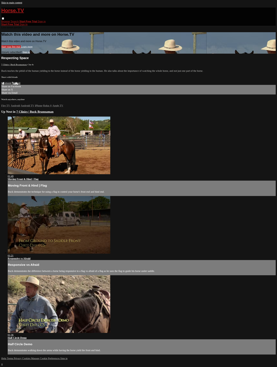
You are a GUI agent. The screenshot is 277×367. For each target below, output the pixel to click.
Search (15, 21)
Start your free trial (11, 46)
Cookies (26, 358)
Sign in (42, 21)
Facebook (6, 83)
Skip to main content (11, 2)
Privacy (18, 358)
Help (4, 358)
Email (17, 83)
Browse (6, 21)
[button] (3, 18)
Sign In (24, 24)
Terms (10, 358)
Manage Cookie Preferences (45, 358)
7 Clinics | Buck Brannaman (14, 64)
